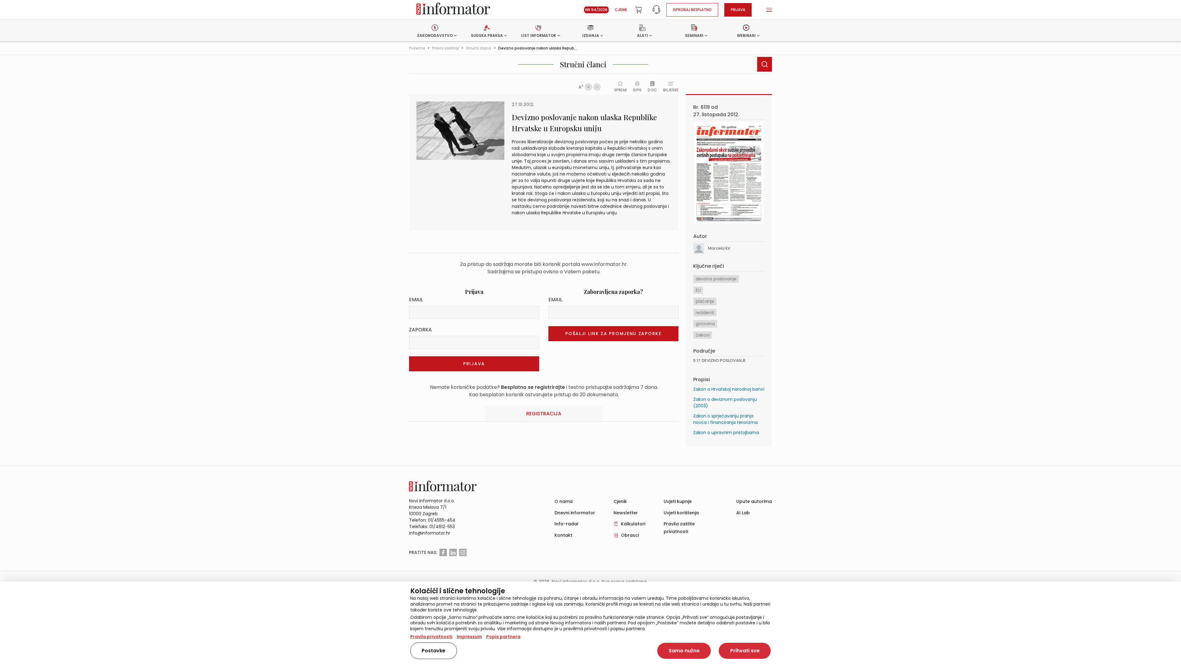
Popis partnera (503, 637)
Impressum (469, 637)
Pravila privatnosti (431, 637)
